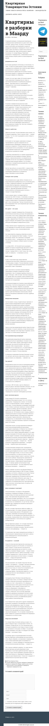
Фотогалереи (41, 105)
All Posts (9, 661)
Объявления (30, 10)
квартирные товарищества (11, 664)
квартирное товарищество (27, 662)
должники (18, 662)
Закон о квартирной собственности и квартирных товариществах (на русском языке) (42, 304)
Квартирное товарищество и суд (14, 666)
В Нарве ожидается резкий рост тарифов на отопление (41, 120)
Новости (13, 10)
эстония (31, 664)
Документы (9, 14)
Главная (8, 10)
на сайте (9, 717)
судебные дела (25, 664)
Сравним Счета (42, 99)
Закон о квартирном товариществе (42, 255)
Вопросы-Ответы (21, 10)
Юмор (39, 107)
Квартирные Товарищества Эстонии (23, 5)
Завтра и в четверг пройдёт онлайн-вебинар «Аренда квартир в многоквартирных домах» (42, 153)
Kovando (8, 662)
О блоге (19, 14)
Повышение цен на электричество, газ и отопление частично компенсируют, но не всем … (42, 197)
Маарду (19, 664)
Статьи (16, 661)
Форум (15, 14)
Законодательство (40, 10)
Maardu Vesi (13, 662)
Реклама (40, 97)
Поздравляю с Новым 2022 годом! (42, 127)
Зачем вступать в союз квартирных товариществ (18, 665)
